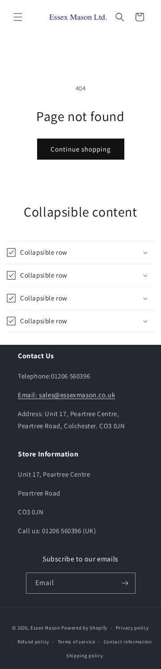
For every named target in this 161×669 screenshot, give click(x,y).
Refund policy (33, 642)
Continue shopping (81, 149)
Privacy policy (132, 628)
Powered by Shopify (84, 628)
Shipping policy (84, 655)
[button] (18, 17)
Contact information (128, 642)
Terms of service (76, 642)
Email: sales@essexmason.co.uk (66, 395)
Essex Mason (45, 628)
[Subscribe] (125, 583)
